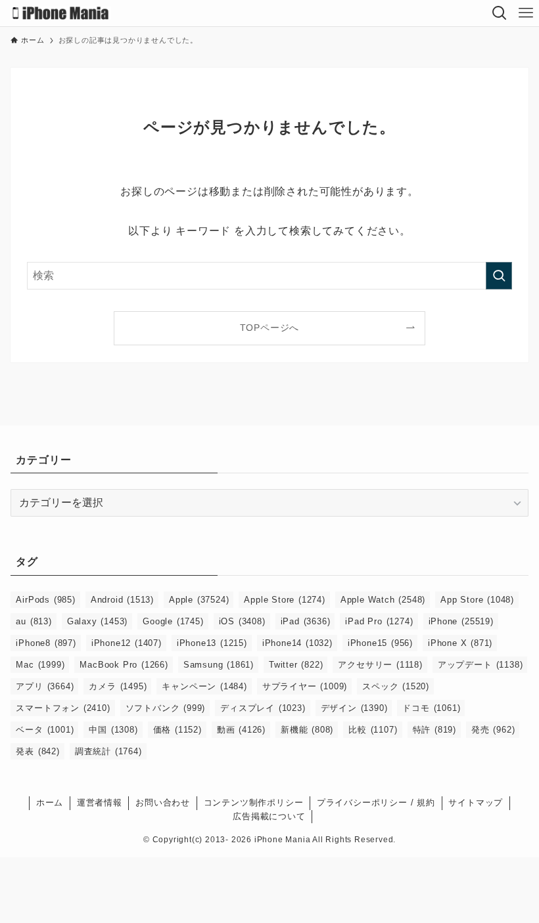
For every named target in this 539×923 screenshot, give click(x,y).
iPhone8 (46, 643)
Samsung (218, 665)
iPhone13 (212, 643)
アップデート (480, 665)
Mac (40, 665)
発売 (493, 730)
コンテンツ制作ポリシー (254, 802)
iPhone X (460, 643)
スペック (395, 686)
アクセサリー (380, 665)
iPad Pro (379, 621)
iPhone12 (126, 643)
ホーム (49, 802)
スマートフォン (63, 708)
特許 (434, 730)
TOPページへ (270, 327)
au (33, 621)
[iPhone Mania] (61, 13)
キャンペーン (204, 686)
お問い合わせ (162, 802)
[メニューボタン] (526, 13)
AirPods (45, 600)
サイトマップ (475, 802)
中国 (113, 730)
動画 (241, 730)
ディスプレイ (262, 708)
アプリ (45, 686)
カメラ (118, 686)
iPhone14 (297, 643)
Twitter (296, 665)
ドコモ (431, 708)
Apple (199, 600)
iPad (306, 621)
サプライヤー (304, 686)
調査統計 (108, 751)
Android (122, 600)
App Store (477, 600)
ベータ (45, 730)
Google (173, 621)
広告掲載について (269, 816)
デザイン (354, 708)
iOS (242, 621)
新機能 (307, 730)
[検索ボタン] (499, 13)
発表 (37, 751)
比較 (372, 730)
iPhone (461, 621)
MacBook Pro (124, 665)
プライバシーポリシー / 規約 (376, 802)
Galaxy (97, 621)
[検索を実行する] (499, 276)
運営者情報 (99, 802)
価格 (177, 730)
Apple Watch (382, 600)
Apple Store (284, 600)
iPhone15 (380, 643)
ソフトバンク (166, 708)
